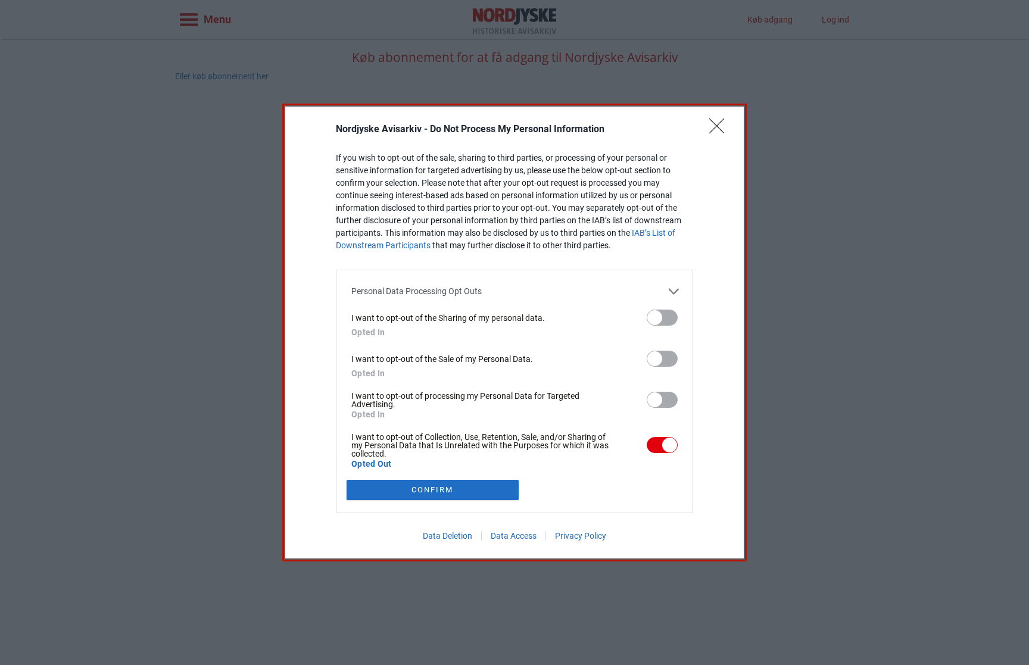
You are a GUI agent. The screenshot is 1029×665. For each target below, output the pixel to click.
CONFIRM (432, 489)
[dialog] (514, 332)
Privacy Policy (580, 536)
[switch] (662, 318)
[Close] (720, 129)
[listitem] (514, 291)
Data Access (514, 536)
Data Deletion (447, 536)
